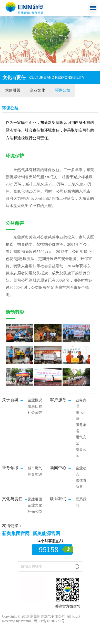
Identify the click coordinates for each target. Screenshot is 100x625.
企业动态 (81, 471)
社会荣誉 (35, 412)
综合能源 (35, 474)
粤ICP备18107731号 (49, 621)
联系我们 (81, 502)
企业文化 (37, 90)
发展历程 (35, 406)
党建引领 (12, 90)
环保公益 (62, 90)
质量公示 (81, 453)
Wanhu (26, 621)
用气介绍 (81, 416)
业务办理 (81, 403)
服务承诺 (81, 428)
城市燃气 (35, 468)
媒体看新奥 (81, 484)
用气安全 (81, 440)
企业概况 (35, 400)
